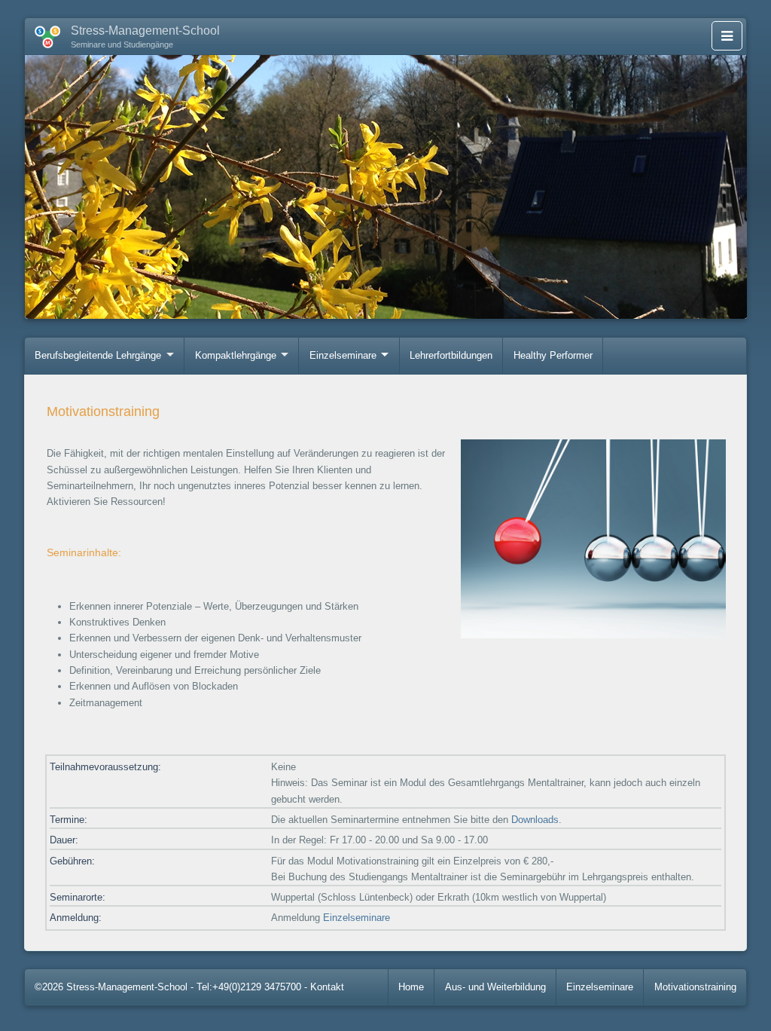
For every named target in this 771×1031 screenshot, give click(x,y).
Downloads (535, 819)
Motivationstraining (695, 987)
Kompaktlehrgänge (235, 355)
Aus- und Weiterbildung (495, 987)
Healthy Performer (553, 355)
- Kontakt (324, 987)
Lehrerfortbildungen (451, 355)
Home (411, 987)
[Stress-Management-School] (42, 34)
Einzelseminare (342, 355)
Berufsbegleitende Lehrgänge (98, 355)
